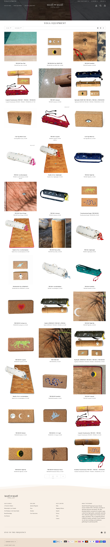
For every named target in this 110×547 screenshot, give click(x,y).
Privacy (57, 513)
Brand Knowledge (8, 513)
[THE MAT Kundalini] (89, 46)
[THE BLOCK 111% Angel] (55, 416)
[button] (8, 5)
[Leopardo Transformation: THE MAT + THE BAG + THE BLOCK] (20, 83)
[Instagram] (105, 532)
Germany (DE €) (10, 541)
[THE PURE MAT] (55, 343)
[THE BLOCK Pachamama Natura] (55, 453)
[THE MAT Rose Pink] (20, 46)
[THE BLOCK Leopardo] (20, 343)
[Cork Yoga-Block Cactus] (20, 120)
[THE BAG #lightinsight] (89, 233)
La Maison (94, 1)
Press (31, 508)
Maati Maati (9, 545)
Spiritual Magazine (34, 506)
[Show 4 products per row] (104, 28)
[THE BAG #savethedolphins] (55, 269)
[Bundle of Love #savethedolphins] (20, 379)
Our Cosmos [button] (8, 503)
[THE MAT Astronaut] (55, 83)
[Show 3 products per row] (100, 28)
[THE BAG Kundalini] (89, 269)
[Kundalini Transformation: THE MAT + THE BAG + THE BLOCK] (89, 453)
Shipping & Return (60, 508)
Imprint (57, 511)
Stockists (32, 511)
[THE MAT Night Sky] (89, 306)
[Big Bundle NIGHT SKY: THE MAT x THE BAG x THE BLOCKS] (89, 83)
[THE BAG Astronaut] (55, 196)
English (102, 1)
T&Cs (57, 516)
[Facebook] (101, 532)
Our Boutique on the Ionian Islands (11, 511)
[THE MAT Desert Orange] (20, 196)
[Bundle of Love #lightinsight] (55, 158)
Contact (57, 518)
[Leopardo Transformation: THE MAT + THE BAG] (89, 416)
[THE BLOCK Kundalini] (55, 379)
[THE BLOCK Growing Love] (20, 306)
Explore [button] (32, 503)
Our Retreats (7, 516)
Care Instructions (33, 513)
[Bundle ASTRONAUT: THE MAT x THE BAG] (55, 306)
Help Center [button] (60, 503)
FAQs (57, 506)
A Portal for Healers (8, 506)
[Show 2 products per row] (97, 28)
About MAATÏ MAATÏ (82, 1)
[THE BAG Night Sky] (89, 158)
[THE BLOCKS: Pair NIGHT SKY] (55, 46)
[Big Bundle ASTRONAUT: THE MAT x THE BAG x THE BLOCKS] (89, 343)
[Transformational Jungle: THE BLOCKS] (89, 196)
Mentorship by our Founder (10, 508)
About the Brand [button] (87, 503)
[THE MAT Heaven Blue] (55, 233)
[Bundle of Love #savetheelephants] (20, 233)
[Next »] (63, 476)
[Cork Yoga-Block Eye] (89, 120)
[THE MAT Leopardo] (89, 379)
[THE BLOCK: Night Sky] (20, 453)
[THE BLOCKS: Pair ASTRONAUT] (20, 269)
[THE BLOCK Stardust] (20, 416)
